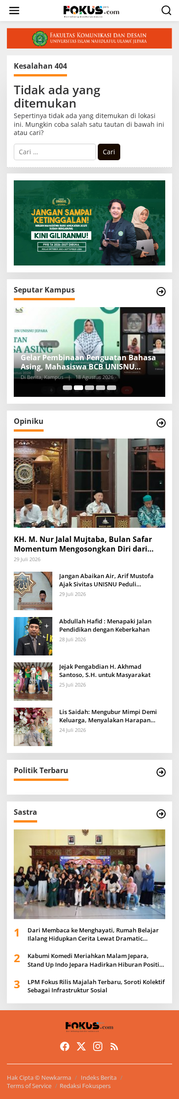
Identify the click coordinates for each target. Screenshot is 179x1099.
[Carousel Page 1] (67, 387)
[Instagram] (98, 1046)
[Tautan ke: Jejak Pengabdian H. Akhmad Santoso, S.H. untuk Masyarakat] (33, 681)
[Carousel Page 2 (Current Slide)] (78, 387)
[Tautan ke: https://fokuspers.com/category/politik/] (161, 772)
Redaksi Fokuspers (85, 1086)
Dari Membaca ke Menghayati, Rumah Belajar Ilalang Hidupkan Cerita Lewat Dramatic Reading (93, 934)
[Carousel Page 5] (111, 387)
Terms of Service (29, 1086)
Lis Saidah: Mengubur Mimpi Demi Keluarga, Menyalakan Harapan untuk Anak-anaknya (108, 716)
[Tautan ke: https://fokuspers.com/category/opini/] (161, 422)
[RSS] (114, 1046)
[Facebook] (65, 1046)
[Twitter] (81, 1046)
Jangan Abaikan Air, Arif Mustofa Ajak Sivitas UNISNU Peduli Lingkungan (106, 580)
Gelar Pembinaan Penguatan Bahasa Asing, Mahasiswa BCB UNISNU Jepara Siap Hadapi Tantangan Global (89, 362)
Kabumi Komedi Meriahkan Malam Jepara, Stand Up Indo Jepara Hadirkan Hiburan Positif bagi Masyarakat (95, 960)
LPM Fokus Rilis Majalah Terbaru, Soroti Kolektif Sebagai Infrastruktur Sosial (96, 986)
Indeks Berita (99, 1077)
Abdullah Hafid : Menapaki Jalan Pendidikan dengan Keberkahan (105, 625)
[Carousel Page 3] (89, 387)
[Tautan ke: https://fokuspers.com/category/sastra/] (161, 813)
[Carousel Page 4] (100, 387)
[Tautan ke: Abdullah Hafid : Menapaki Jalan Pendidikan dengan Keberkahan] (33, 635)
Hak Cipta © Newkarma (39, 1077)
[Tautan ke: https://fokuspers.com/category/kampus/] (161, 291)
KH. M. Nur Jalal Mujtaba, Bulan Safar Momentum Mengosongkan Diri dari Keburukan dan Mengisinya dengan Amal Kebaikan (83, 544)
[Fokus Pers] (91, 10)
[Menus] (14, 10)
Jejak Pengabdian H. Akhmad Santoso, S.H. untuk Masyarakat (105, 670)
